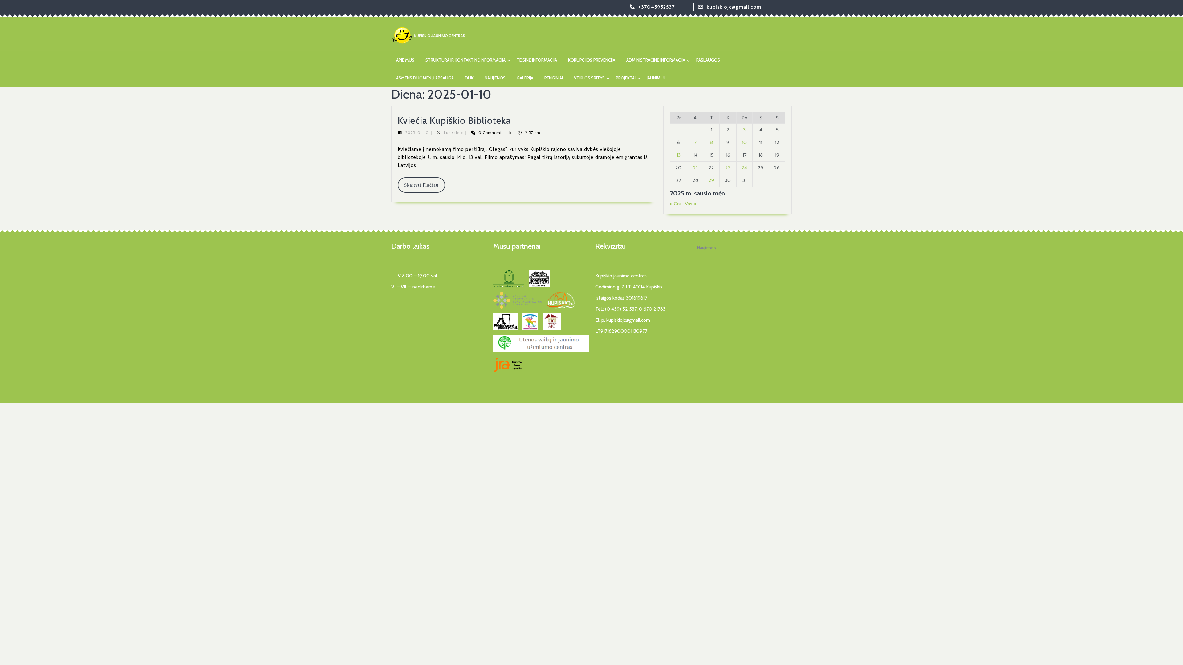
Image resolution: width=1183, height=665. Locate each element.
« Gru (675, 204)
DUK (469, 78)
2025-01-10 (417, 132)
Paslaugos (708, 60)
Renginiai (553, 78)
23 (727, 168)
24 (744, 168)
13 (679, 155)
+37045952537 (656, 7)
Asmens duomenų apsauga (425, 78)
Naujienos (495, 78)
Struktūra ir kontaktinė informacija (465, 60)
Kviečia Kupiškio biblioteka (454, 120)
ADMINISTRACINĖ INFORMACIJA (655, 60)
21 (695, 168)
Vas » (690, 204)
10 (744, 142)
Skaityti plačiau (424, 187)
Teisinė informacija (537, 60)
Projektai (626, 78)
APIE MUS (405, 60)
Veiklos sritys (589, 78)
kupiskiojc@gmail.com (734, 7)
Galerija (525, 78)
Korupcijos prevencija (591, 60)
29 (711, 180)
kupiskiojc (453, 132)
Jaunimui (656, 78)
